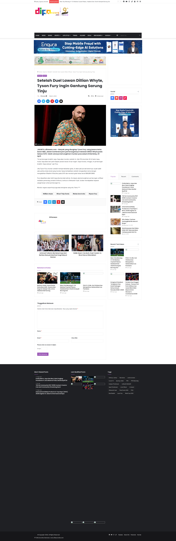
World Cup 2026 (129, 393)
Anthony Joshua (113, 377)
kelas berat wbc (79, 194)
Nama (39, 331)
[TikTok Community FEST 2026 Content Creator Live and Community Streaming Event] (116, 198)
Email (39, 338)
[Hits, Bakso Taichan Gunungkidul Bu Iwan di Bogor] (116, 222)
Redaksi (120, 534)
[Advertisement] (106, 18)
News (43, 35)
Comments (135, 176)
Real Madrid (112, 393)
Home (37, 35)
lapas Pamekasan (113, 387)
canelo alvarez (131, 377)
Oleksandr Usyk (113, 390)
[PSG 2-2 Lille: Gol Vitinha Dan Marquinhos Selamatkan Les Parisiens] (93, 278)
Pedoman (133, 534)
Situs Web (74, 338)
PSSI (132, 390)
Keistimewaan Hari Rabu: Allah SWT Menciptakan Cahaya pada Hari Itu (130, 230)
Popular (113, 176)
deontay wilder (120, 380)
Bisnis (50, 35)
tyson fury (93, 194)
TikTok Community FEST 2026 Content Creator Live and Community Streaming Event (130, 199)
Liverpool (131, 387)
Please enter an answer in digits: (46, 345)
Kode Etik (126, 534)
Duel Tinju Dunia (63, 194)
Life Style (66, 35)
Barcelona (122, 377)
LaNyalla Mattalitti (126, 384)
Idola (89, 35)
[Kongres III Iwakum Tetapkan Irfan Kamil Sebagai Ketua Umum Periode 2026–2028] (117, 276)
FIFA (127, 380)
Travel (75, 35)
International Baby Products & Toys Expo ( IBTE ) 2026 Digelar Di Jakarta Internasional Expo (129, 210)
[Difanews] (51, 12)
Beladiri (50, 72)
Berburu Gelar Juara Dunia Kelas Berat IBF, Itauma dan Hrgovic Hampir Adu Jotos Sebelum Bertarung (46, 288)
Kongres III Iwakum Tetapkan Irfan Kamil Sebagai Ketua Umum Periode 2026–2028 (117, 286)
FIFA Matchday (135, 380)
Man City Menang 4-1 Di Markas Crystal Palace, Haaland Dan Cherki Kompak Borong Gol (69, 288)
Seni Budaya (98, 35)
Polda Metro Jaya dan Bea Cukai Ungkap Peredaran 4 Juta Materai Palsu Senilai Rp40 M (129, 187)
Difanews (43, 96)
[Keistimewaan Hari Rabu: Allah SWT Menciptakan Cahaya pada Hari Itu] (116, 230)
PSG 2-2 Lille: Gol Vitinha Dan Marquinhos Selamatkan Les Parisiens (92, 287)
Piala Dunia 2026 (123, 390)
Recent (123, 176)
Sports (57, 35)
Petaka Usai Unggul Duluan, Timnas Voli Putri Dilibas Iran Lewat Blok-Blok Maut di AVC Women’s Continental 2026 (132, 288)
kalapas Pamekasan (114, 384)
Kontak (139, 534)
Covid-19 (111, 380)
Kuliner (82, 35)
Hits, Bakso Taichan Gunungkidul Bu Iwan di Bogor (130, 221)
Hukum (107, 35)
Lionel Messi (123, 387)
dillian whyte (48, 194)
